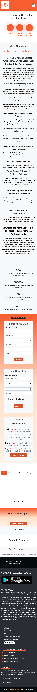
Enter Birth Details (11, 328)
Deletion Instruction (11, 661)
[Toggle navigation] (33, 5)
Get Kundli (18, 359)
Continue (18, 406)
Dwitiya (12, 429)
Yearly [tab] (29, 473)
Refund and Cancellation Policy (15, 658)
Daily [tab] (4, 473)
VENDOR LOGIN (9, 642)
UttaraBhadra (18, 435)
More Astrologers (18, 523)
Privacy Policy (9, 655)
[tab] (3, 478)
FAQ (5, 634)
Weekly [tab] (21, 473)
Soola (12, 449)
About (6, 628)
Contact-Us (8, 631)
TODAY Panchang (19, 455)
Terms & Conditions (11, 652)
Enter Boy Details (11, 375)
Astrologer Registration (12, 637)
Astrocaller (16, 689)
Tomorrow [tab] (12, 473)
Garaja (13, 443)
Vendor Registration (11, 640)
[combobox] (18, 344)
